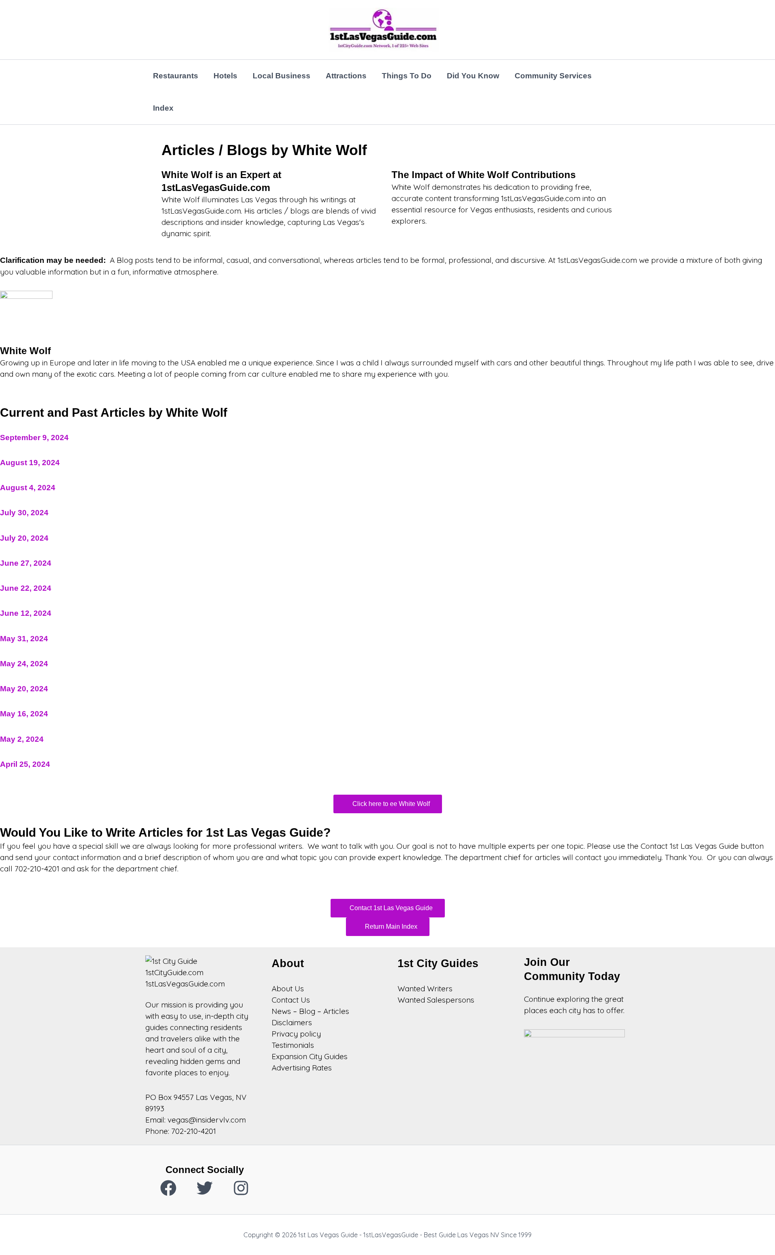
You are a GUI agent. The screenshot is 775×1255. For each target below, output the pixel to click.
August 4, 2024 (27, 487)
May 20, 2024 (24, 688)
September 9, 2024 (34, 437)
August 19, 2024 (30, 462)
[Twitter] (205, 1188)
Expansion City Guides (310, 1056)
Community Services (553, 75)
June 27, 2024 (25, 563)
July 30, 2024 (24, 512)
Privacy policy (296, 1034)
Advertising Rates (302, 1067)
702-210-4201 (193, 1131)
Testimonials (293, 1045)
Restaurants (175, 75)
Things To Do (406, 75)
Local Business (281, 75)
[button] (387, 804)
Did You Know (473, 75)
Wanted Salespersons (436, 1000)
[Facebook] (168, 1188)
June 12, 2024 (25, 613)
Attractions (346, 75)
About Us (288, 988)
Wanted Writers (425, 988)
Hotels (225, 75)
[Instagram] (241, 1188)
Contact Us (291, 1000)
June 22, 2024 (25, 588)
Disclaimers (292, 1022)
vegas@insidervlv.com (207, 1120)
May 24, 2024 (24, 663)
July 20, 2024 (24, 538)
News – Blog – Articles (310, 1011)
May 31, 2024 (24, 638)
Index (163, 108)
